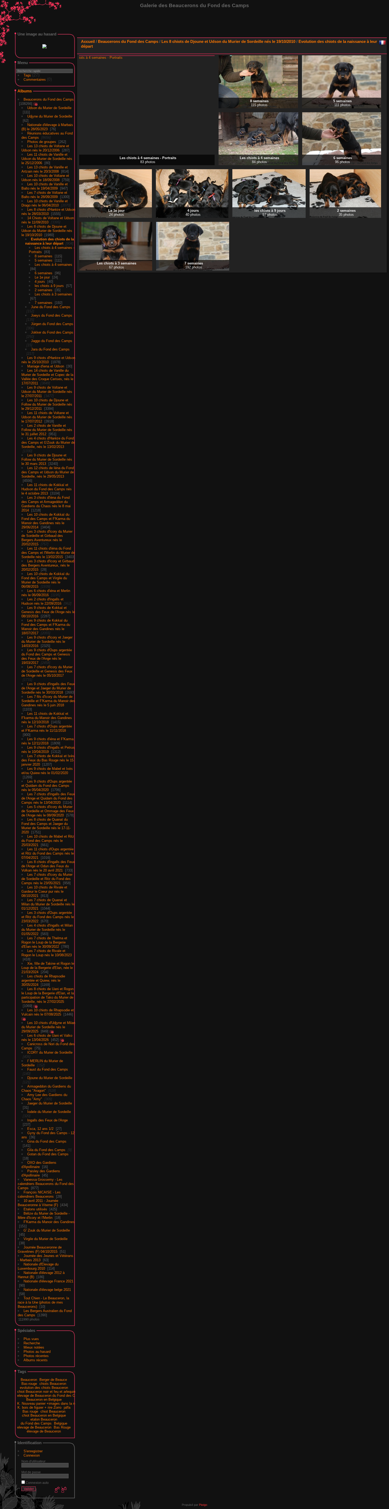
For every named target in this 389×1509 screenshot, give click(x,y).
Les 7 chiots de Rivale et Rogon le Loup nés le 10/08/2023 (46, 952)
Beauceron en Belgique (44, 1398)
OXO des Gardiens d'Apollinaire (38, 1164)
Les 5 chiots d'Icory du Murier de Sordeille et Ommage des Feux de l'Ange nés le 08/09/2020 (47, 810)
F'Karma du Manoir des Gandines (49, 1221)
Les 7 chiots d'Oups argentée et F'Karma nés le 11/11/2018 (46, 727)
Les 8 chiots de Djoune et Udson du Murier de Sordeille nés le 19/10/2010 (46, 229)
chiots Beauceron (52, 1383)
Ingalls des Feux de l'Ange (47, 1119)
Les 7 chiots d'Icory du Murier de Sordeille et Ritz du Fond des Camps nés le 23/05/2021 (47, 878)
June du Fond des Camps (50, 306)
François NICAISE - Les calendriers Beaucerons (39, 1193)
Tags (27, 74)
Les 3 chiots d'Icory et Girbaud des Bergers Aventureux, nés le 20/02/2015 (47, 564)
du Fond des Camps (36, 1422)
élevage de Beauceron (44, 1430)
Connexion (32, 1454)
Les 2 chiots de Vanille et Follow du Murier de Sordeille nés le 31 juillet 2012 (46, 429)
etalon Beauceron (43, 1418)
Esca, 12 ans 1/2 (40, 1128)
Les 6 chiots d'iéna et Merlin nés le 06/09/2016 (45, 592)
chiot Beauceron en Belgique (44, 1414)
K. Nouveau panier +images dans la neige (49, 1402)
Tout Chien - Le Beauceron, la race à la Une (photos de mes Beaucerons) (43, 1301)
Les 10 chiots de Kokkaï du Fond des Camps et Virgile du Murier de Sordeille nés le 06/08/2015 (45, 579)
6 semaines (43, 272)
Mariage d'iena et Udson (45, 365)
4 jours (40, 280)
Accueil (88, 41)
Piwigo (203, 1503)
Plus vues (31, 1338)
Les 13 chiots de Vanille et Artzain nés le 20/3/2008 (44, 168)
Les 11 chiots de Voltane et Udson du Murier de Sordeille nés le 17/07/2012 (46, 416)
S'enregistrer (33, 1450)
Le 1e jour (42, 276)
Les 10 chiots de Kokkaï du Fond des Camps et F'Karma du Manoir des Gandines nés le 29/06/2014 (45, 519)
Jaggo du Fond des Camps (51, 340)
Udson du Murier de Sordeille (49, 107)
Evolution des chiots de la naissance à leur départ (49, 240)
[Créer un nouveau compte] (56, 1488)
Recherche (32, 1342)
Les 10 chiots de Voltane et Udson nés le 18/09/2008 (45, 177)
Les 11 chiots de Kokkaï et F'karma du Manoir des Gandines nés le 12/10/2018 (46, 717)
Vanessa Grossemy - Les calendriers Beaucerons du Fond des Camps (46, 1182)
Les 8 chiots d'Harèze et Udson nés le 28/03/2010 (48, 210)
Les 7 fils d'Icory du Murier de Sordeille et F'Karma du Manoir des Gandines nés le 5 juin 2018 (48, 700)
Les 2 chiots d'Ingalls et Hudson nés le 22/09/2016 (42, 600)
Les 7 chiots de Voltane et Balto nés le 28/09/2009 (44, 194)
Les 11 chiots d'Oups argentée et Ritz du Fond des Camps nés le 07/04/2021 (47, 852)
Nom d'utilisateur (33, 1460)
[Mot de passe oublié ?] (63, 1488)
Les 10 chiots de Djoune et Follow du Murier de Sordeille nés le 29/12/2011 (46, 403)
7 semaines (43, 302)
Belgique (60, 1422)
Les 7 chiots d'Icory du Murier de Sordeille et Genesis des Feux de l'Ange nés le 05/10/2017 (47, 670)
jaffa (67, 1406)
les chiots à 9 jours (49, 285)
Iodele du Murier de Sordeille (49, 1111)
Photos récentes (36, 1355)
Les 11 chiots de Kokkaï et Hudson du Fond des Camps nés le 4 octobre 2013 (46, 488)
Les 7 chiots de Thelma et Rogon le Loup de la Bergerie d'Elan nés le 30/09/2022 (44, 941)
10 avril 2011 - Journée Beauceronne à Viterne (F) (38, 1202)
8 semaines (43, 255)
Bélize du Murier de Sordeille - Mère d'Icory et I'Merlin (44, 1214)
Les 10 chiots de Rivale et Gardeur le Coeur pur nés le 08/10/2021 (44, 890)
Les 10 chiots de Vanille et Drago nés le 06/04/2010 (44, 202)
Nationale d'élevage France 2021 (48, 1280)
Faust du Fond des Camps (47, 1068)
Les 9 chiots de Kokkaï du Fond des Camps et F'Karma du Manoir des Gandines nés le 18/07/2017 (45, 625)
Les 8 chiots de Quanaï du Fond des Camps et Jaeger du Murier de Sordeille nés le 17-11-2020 (46, 824)
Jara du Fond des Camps (50, 348)
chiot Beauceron (52, 1410)
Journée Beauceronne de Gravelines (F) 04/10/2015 (40, 1248)
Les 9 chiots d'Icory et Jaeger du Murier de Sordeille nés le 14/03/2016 (47, 640)
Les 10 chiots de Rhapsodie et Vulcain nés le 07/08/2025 (47, 1011)
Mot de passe (31, 1471)
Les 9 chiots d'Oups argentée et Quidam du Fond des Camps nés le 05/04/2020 (46, 784)
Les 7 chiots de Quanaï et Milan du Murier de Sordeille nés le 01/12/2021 (47, 903)
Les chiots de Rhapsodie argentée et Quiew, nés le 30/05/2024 (43, 979)
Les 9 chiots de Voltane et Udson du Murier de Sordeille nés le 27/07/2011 (46, 390)
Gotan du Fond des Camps (48, 1153)
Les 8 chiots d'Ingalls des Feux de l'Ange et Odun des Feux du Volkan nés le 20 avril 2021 (48, 865)
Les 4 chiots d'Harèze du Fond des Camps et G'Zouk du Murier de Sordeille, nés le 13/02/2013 (48, 441)
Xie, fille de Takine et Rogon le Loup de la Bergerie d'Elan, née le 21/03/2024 (47, 966)
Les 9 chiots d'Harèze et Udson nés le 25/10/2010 (48, 359)
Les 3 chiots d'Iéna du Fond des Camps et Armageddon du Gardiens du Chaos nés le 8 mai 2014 (46, 503)
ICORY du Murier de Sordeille (50, 1051)
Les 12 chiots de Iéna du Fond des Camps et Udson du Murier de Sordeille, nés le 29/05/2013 (47, 471)
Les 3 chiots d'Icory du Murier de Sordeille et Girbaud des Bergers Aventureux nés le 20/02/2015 (47, 536)
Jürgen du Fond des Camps (52, 323)
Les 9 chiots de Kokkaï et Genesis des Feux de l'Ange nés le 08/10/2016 (48, 611)
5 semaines (43, 259)
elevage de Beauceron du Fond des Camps (50, 1394)
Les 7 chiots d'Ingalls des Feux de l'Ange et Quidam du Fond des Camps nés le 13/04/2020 (48, 797)
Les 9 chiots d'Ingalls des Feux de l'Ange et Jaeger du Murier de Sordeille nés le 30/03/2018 (48, 687)
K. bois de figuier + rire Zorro (39, 1406)
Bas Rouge (62, 1426)
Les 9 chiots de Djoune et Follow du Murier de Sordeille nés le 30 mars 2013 (46, 458)
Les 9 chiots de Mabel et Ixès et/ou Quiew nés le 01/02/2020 (47, 770)
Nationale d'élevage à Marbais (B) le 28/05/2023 (47, 126)
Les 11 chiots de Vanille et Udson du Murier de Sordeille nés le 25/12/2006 (46, 157)
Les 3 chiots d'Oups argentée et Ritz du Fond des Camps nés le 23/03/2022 (47, 916)
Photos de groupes (41, 141)
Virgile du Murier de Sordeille (45, 1238)
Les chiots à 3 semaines (53, 293)
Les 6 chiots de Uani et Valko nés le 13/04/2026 (46, 1036)
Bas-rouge (29, 1383)
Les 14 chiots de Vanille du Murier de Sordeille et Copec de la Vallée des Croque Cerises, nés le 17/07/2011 (47, 375)
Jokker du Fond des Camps (52, 331)
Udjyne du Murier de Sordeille (49, 115)
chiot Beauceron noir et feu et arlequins (47, 1391)
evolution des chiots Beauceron (44, 1387)
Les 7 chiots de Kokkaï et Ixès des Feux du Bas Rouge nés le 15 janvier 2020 (47, 759)
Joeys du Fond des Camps (51, 314)
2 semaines (43, 289)
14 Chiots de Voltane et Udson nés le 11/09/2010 (47, 219)
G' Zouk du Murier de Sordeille (47, 1229)
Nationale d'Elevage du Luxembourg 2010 (38, 1265)
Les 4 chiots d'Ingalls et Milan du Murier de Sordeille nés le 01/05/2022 (47, 928)
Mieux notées (34, 1346)
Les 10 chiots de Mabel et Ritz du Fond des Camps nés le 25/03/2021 (47, 839)
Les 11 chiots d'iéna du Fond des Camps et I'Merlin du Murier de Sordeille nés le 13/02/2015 (48, 551)
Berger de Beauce (53, 1379)
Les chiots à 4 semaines (53, 264)
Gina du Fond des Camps (46, 1140)
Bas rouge (30, 1410)
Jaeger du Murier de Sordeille (49, 1102)
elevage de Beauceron (34, 1426)
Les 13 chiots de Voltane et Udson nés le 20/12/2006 (45, 147)
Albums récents (36, 1359)
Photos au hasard (37, 1351)
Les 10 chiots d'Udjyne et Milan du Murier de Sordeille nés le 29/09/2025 (48, 1026)
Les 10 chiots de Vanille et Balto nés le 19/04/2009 (44, 185)
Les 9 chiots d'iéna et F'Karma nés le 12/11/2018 (47, 740)
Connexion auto (37, 1481)
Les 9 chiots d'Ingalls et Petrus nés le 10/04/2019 (48, 748)
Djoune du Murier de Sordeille (49, 1077)
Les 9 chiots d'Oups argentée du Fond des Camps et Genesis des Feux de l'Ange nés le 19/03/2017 (46, 655)
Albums (24, 90)
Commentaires (35, 78)
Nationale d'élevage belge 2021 (47, 1289)
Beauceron (29, 1379)
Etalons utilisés (35, 1208)
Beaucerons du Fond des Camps (49, 98)
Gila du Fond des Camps (46, 1149)
